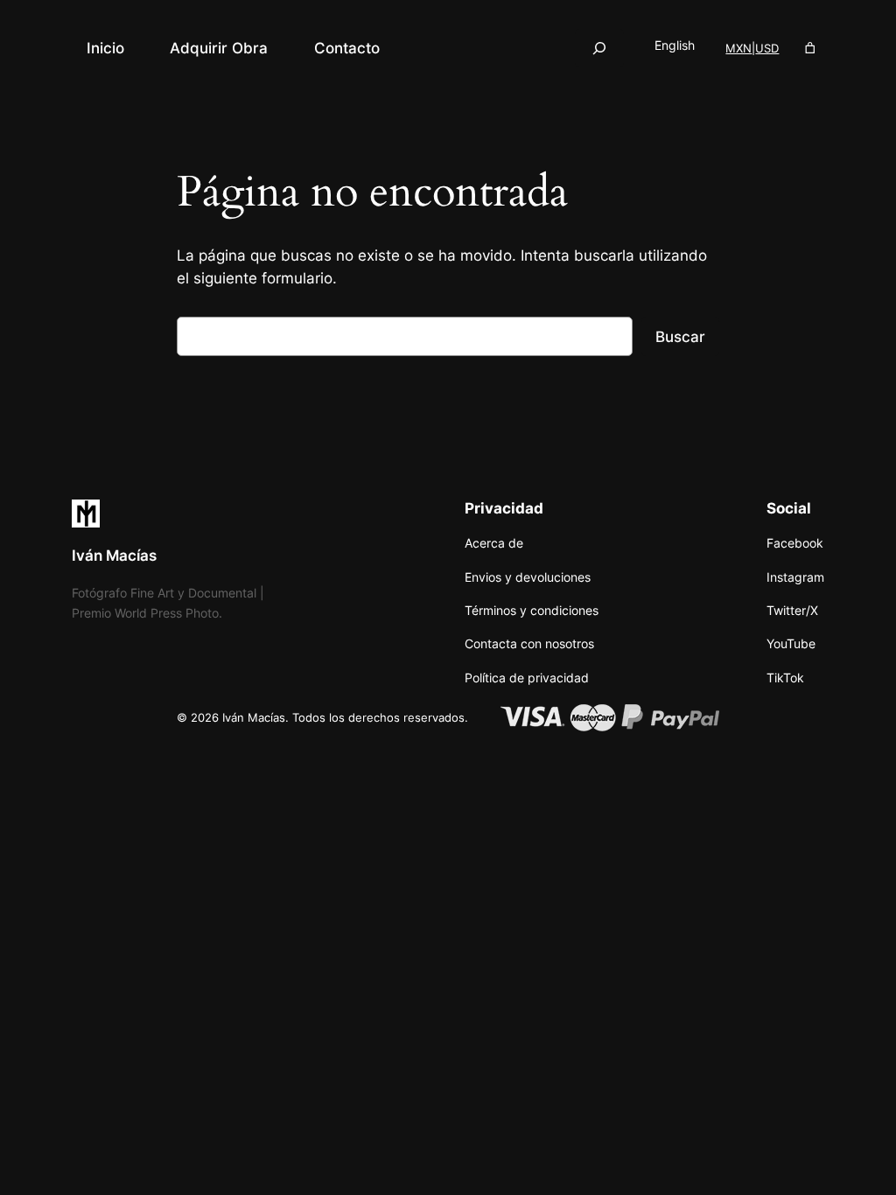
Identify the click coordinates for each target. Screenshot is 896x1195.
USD (767, 48)
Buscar (680, 337)
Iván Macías (114, 555)
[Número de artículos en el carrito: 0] (810, 48)
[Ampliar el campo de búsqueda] (599, 47)
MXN (738, 48)
